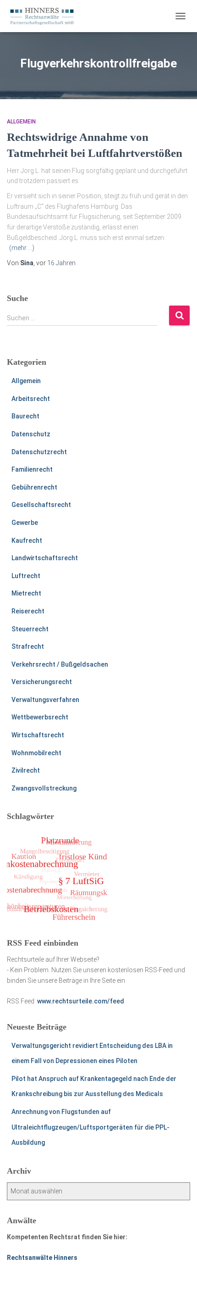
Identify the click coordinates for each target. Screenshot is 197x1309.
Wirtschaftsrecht (37, 735)
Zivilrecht (25, 770)
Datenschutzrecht (39, 452)
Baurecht (25, 416)
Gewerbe (24, 522)
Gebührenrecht (34, 487)
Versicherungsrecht (41, 681)
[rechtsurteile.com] (45, 16)
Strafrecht (27, 646)
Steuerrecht (30, 629)
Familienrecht (32, 469)
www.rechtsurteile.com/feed (80, 1001)
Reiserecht (27, 611)
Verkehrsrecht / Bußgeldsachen (59, 664)
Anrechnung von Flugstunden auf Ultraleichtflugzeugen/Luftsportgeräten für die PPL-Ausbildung (90, 1127)
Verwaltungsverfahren (45, 699)
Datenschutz (30, 434)
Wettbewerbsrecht (39, 717)
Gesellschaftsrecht (41, 504)
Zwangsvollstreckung (44, 788)
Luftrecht (25, 575)
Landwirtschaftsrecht (44, 558)
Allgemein (21, 121)
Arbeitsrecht (30, 398)
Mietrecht (26, 593)
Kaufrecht (26, 540)
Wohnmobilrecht (36, 753)
